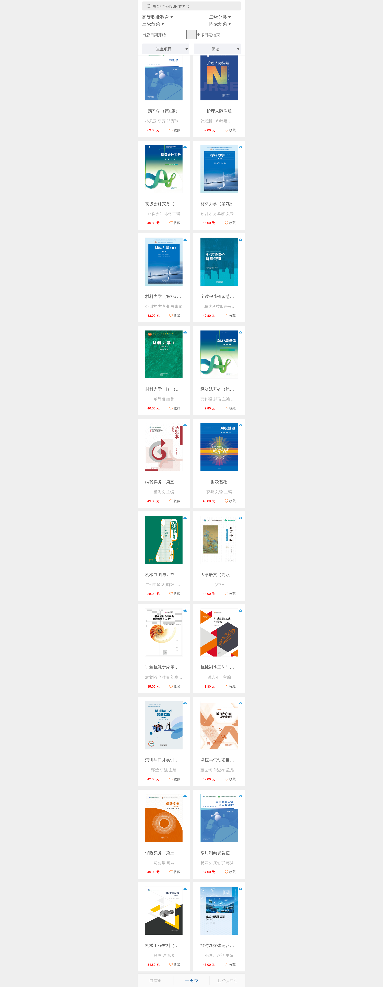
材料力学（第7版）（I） (223, 203)
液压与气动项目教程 (219, 760)
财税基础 (219, 482)
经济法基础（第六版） (221, 389)
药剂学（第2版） (164, 111)
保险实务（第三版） (164, 852)
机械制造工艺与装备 (219, 667)
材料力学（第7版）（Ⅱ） (168, 296)
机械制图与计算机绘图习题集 (172, 574)
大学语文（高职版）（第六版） (229, 574)
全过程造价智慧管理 (219, 296)
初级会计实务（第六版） (168, 203)
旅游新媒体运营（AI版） (223, 945)
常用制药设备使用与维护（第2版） (233, 852)
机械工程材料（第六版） (168, 945)
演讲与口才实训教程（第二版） (174, 760)
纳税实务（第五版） (164, 482)
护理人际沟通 (219, 111)
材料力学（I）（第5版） (168, 389)
